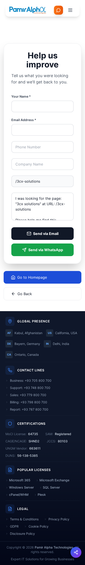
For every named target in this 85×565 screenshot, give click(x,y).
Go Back (24, 294)
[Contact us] (58, 10)
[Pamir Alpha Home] (27, 10)
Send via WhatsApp (45, 250)
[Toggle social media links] (75, 552)
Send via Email (45, 233)
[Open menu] (70, 10)
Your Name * (21, 96)
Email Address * (23, 120)
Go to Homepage (32, 277)
